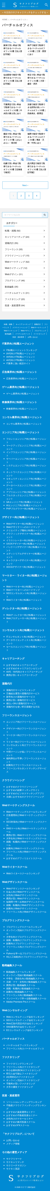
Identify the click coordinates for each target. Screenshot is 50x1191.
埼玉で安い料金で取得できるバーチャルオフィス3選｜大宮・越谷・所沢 (37, 79)
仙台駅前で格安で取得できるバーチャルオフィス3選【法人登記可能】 (12, 79)
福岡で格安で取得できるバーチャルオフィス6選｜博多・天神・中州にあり (36, 138)
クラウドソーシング (20, 327)
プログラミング (40, 330)
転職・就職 (8, 324)
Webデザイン (26, 330)
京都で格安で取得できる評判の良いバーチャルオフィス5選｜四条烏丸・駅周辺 (37, 109)
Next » (25, 185)
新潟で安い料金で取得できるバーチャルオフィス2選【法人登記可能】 (12, 50)
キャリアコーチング (23, 324)
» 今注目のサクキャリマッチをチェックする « (25, 12)
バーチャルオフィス (22, 334)
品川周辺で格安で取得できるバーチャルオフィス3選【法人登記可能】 (37, 168)
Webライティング (10, 330)
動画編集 (8, 334)
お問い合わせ (33, 337)
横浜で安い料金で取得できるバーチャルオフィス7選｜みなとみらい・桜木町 (12, 138)
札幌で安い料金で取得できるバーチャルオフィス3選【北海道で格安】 (12, 168)
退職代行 (37, 324)
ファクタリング (39, 334)
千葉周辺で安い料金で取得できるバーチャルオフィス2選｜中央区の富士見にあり (12, 109)
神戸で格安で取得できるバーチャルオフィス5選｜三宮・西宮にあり (37, 50)
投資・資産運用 (18, 337)
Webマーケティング (38, 327)
